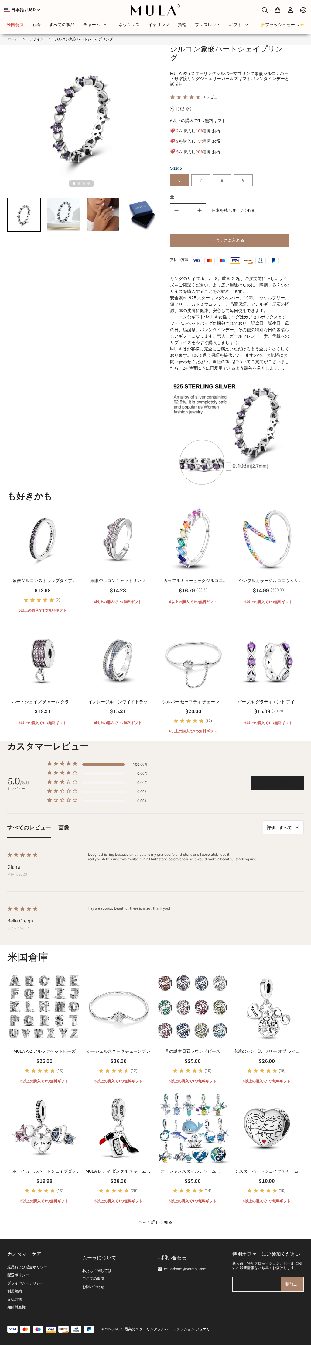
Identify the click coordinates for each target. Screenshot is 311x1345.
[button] (24, 215)
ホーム (12, 39)
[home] (155, 10)
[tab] (74, 183)
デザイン (36, 39)
